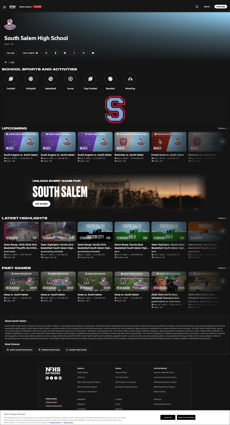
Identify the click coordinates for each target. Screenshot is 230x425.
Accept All (167, 417)
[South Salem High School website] (46, 53)
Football (118, 399)
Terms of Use (68, 422)
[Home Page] (5, 62)
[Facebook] (47, 378)
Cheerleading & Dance (162, 404)
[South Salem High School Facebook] (65, 53)
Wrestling (157, 399)
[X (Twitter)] (51, 378)
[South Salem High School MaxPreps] (55, 53)
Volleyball (81, 404)
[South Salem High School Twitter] (74, 53)
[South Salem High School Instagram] (83, 53)
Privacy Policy (55, 422)
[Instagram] (55, 378)
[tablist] (58, 402)
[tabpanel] (130, 404)
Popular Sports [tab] (51, 398)
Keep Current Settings (186, 417)
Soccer (118, 404)
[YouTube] (60, 378)
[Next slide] (222, 141)
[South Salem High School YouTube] (93, 53)
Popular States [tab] (51, 402)
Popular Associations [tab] (54, 406)
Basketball (81, 399)
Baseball (118, 409)
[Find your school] (197, 6)
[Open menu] (4, 7)
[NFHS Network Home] (13, 7)
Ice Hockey (81, 409)
